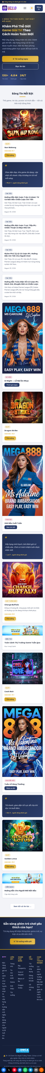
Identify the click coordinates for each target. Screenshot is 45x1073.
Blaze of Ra (21, 980)
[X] (9, 1070)
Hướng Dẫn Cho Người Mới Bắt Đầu (20, 891)
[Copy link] (41, 1070)
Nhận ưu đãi (10, 788)
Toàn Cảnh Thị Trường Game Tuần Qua (22, 643)
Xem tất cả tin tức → (22, 906)
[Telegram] (30, 1070)
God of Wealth (20, 973)
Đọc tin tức (20, 66)
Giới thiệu (12, 987)
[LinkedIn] (20, 1070)
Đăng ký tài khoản (31, 978)
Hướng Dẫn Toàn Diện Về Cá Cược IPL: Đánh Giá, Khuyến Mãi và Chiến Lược (21, 283)
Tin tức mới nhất (12, 974)
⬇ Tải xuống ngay (20, 59)
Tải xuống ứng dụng (31, 968)
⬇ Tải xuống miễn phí (23, 941)
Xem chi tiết (10, 527)
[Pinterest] (14, 1070)
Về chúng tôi (31, 987)
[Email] (36, 1070)
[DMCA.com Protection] (22, 1050)
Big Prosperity (22, 967)
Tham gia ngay (11, 385)
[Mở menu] (25, 8)
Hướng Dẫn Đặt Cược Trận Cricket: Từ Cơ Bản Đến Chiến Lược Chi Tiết (21, 198)
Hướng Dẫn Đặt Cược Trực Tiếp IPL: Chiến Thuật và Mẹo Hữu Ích (20, 226)
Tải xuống (10, 155)
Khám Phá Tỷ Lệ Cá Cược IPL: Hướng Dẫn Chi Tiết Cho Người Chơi (21, 255)
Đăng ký (39, 8)
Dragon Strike (20, 986)
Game (12, 982)
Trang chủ (12, 965)
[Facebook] (3, 1070)
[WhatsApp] (25, 1070)
